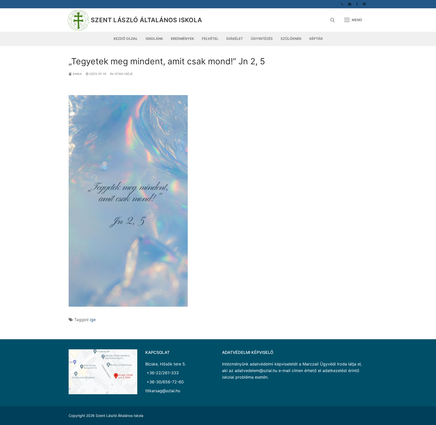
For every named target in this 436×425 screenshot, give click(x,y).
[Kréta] (364, 4)
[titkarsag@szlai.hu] (349, 4)
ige (93, 319)
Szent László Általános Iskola (146, 20)
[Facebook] (357, 4)
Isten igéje (123, 74)
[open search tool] (332, 20)
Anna (77, 74)
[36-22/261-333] (342, 4)
